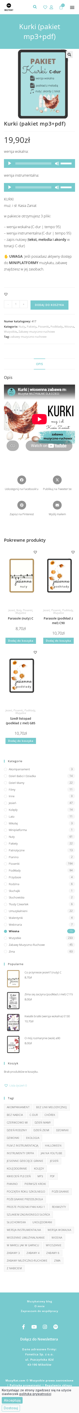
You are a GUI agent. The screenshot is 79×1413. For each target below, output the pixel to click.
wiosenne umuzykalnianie (26, 1237)
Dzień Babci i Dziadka (22, 776)
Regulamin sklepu (58, 1385)
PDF (52, 1176)
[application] (39, 163)
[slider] (67, 163)
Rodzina (14, 884)
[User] (51, 7)
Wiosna (69, 326)
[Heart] (45, 7)
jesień (54, 1161)
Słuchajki (14, 891)
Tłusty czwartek (18, 904)
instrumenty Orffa (20, 1153)
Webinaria (15, 925)
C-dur (34, 1115)
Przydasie (15, 877)
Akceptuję (12, 1400)
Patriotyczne (17, 850)
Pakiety (31, 326)
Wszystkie (10, 332)
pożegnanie (60, 1191)
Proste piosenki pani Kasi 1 (26, 1207)
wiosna (57, 1237)
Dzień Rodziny (17, 1130)
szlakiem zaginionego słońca (28, 1214)
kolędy (39, 1168)
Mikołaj (13, 823)
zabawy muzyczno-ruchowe (28, 337)
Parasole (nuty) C (20, 618)
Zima (12, 951)
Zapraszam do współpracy (39, 1311)
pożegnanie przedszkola (25, 1199)
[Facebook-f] (23, 1327)
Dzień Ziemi (41, 1130)
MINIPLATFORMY (24, 262)
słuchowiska (16, 1222)
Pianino (14, 857)
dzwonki (13, 1138)
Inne (11, 796)
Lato (11, 816)
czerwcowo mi (17, 1122)
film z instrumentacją (22, 1145)
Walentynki (16, 918)
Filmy (12, 790)
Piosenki (43, 326)
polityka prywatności (35, 1394)
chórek (50, 1115)
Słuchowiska (16, 897)
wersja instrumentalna (24, 1230)
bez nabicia (15, 1115)
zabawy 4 (33, 1253)
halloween (53, 1145)
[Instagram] (45, 1327)
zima (57, 1260)
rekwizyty (59, 1207)
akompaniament (18, 1107)
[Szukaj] (35, 6)
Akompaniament (19, 769)
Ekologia (32, 1138)
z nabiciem (14, 1268)
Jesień (11, 610)
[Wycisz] (57, 163)
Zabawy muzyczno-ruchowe (36, 332)
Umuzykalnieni (18, 911)
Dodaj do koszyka (49, 305)
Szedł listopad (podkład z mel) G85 (20, 720)
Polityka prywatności (25, 1385)
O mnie (39, 1306)
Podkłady (56, 326)
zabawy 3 (13, 1253)
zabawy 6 (52, 1253)
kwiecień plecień (19, 1176)
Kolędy (13, 810)
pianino (12, 1184)
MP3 (40, 1176)
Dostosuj (11, 1408)
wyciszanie (53, 1245)
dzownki (62, 1130)
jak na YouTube (52, 1153)
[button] (72, 7)
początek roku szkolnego (26, 1191)
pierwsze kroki (35, 1184)
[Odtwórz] (9, 163)
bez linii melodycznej (51, 1107)
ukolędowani (42, 1222)
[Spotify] (56, 1327)
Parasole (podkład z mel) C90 (58, 620)
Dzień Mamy (16, 783)
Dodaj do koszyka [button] (20, 641)
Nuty (22, 326)
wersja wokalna (59, 1230)
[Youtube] (34, 1327)
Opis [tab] (39, 364)
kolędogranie (17, 1168)
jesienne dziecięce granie (25, 1161)
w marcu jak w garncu (23, 1245)
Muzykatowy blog (39, 1301)
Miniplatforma (18, 830)
